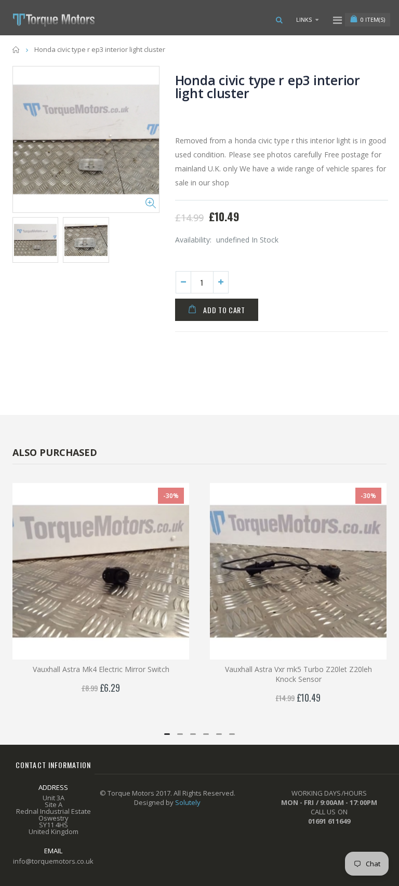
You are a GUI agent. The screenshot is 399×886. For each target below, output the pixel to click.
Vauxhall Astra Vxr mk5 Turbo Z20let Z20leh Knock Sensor (298, 674)
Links (304, 19)
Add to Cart (224, 309)
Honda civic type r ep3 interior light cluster (267, 86)
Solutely (188, 802)
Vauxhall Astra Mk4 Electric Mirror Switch (101, 669)
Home (16, 49)
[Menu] (337, 20)
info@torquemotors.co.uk (53, 861)
